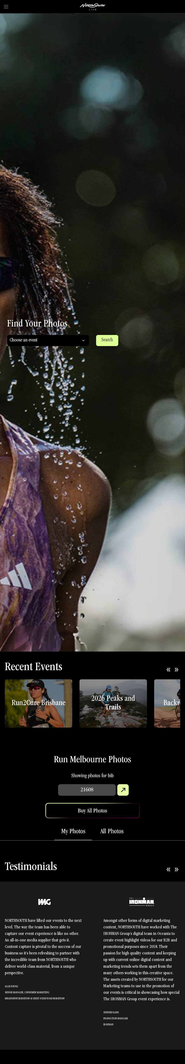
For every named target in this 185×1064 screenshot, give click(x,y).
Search (107, 340)
